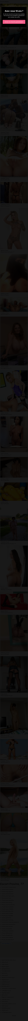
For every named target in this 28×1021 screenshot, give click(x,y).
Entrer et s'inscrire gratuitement (14, 22)
